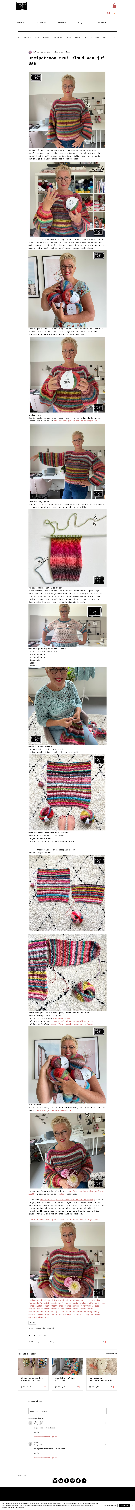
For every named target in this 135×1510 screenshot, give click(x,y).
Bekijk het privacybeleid (16, 1507)
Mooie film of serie (92, 37)
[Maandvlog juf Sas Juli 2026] (67, 1366)
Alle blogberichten (24, 37)
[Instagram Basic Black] (55, 1480)
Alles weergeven (110, 1354)
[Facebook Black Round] (66, 1480)
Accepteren (124, 1505)
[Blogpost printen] (45, 1335)
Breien (69, 37)
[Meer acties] (105, 52)
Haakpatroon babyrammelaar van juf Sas (101, 1379)
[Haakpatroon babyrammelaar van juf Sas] (101, 1366)
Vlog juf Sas (57, 37)
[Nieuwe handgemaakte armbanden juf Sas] (33, 1366)
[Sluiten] (132, 1505)
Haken (37, 37)
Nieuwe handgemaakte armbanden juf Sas (32, 1379)
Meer (104, 37)
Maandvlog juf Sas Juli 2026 (65, 1379)
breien (32, 1322)
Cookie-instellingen (109, 1505)
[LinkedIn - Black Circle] (84, 1480)
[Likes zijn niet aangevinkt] (35, 1432)
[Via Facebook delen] (29, 1335)
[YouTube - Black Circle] (60, 1480)
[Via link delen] (40, 1335)
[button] (114, 5)
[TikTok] (78, 1480)
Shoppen (77, 37)
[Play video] (67, 625)
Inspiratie (40, 1328)
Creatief (46, 37)
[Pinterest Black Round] (72, 1480)
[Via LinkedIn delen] (35, 1335)
